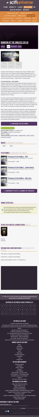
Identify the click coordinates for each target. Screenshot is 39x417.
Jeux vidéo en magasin (10, 15)
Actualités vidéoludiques (26, 13)
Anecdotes (20, 20)
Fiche (8, 46)
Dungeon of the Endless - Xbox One (19, 178)
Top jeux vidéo (31, 15)
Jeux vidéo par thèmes (7, 18)
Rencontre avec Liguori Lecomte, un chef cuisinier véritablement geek (19, 325)
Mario (19, 344)
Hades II (20, 369)
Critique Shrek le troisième (19, 397)
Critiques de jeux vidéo (12, 13)
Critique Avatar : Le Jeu (19, 385)
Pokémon (19, 349)
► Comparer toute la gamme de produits (19, 191)
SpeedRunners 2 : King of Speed (19, 376)
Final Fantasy (19, 348)
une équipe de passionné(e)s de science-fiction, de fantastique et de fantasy (23, 297)
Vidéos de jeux (21, 15)
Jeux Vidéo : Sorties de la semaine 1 (19, 338)
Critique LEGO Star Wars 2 (19, 389)
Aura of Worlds (19, 371)
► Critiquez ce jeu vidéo (19, 124)
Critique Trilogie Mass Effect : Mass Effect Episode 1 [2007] (19, 390)
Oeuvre (3, 46)
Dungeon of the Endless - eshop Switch (21, 167)
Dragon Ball (19, 359)
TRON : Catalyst (19, 367)
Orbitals (19, 377)
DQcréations (23, 408)
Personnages (27, 18)
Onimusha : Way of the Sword (19, 379)
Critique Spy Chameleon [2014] (19, 384)
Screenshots (6, 20)
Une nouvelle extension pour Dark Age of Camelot (19, 333)
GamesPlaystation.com (5, 404)
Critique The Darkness (19, 387)
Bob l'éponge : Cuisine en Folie (19, 372)
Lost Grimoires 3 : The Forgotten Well (19, 374)
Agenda (34, 20)
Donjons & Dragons (19, 354)
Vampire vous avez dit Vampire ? (20, 330)
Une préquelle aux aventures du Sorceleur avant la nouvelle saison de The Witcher (19, 327)
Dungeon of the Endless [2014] (14, 42)
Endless (8, 133)
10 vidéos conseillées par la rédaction (19, 323)
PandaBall (19, 366)
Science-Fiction (14, 135)
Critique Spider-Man (19, 398)
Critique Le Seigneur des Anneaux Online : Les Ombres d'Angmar (19, 395)
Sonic (19, 351)
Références (27, 20)
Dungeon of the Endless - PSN (18, 156)
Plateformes (14, 46)
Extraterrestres (22, 135)
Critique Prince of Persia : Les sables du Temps (19, 392)
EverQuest (19, 356)
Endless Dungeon (3, 239)
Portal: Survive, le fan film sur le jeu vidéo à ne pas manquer (19, 340)
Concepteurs (19, 18)
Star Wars (19, 346)
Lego (19, 358)
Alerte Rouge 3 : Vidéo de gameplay (19, 336)
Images (19, 46)
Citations (13, 20)
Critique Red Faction (19, 394)
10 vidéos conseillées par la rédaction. (19, 335)
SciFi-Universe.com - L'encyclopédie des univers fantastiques (19, 2)
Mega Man (19, 353)
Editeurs (35, 18)
